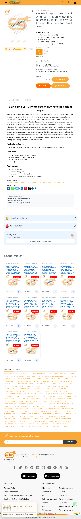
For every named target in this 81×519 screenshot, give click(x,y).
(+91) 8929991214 (32, 454)
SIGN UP (70, 442)
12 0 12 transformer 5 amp (62, 381)
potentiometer (30, 393)
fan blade (67, 421)
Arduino (31, 424)
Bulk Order (43, 86)
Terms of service (11, 492)
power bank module (65, 389)
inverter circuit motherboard (26, 406)
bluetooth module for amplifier (45, 409)
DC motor (39, 386)
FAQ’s (44, 506)
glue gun (14, 426)
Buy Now (61, 79)
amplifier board (17, 376)
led (59, 378)
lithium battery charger (45, 378)
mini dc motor (49, 396)
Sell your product (49, 499)
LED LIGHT (9, 396)
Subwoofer (58, 373)
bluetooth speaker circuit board (40, 401)
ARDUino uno (26, 426)
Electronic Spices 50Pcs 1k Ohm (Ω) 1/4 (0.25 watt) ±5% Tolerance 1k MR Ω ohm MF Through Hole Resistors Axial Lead (13, 269)
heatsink (49, 419)
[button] (62, 2)
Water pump (62, 401)
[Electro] (14, 2)
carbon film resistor (13, 182)
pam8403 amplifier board (59, 404)
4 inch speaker (26, 421)
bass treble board (13, 393)
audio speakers (25, 389)
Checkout (63, 495)
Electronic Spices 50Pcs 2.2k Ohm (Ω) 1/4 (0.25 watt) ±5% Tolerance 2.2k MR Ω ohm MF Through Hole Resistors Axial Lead (13, 338)
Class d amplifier (34, 376)
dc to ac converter (48, 416)
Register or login (66, 488)
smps (31, 416)
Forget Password (66, 506)
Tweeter (22, 404)
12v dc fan (52, 393)
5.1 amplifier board (66, 393)
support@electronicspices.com (41, 457)
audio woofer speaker (14, 401)
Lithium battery (38, 373)
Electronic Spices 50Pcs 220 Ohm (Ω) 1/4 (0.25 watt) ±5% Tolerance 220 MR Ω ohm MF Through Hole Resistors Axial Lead (31, 269)
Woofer (29, 386)
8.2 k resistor (34, 182)
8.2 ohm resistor (59, 182)
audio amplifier (11, 421)
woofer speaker (64, 396)
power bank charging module (56, 376)
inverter (28, 411)
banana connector (63, 419)
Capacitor (22, 416)
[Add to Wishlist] (25, 49)
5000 (45, 52)
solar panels (17, 386)
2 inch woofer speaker (31, 396)
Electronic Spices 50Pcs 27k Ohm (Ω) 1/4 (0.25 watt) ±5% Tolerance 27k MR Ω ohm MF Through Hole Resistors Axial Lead (13, 304)
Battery (67, 378)
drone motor (64, 416)
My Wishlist (63, 503)
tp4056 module (59, 424)
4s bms (64, 426)
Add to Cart (62, 86)
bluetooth (41, 404)
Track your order (66, 510)
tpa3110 (46, 426)
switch (42, 393)
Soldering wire (22, 409)
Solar (25, 399)
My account (47, 510)
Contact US (47, 492)
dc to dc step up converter (42, 399)
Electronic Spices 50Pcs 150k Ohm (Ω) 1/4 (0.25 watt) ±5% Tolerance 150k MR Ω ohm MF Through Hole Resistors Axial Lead (31, 304)
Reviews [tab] (27, 100)
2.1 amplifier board (23, 381)
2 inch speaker (24, 419)
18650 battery (44, 383)
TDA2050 (55, 426)
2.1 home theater (25, 378)
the (49, 373)
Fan (17, 396)
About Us (46, 488)
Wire (14, 389)
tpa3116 (58, 414)
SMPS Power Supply (64, 399)
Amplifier (9, 381)
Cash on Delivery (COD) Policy (16, 499)
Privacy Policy (10, 488)
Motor (56, 391)
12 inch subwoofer (41, 381)
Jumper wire (38, 419)
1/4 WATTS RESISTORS (42, 10)
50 (39, 52)
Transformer (10, 404)
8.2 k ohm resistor (46, 182)
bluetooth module (21, 373)
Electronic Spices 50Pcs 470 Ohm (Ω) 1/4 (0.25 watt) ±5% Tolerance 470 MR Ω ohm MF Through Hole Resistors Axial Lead (31, 338)
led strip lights (60, 383)
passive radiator (43, 424)
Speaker (7, 373)
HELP (44, 495)
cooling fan (58, 411)
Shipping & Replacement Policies (18, 495)
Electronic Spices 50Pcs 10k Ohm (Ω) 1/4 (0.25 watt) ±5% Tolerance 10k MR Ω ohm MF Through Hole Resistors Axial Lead (67, 269)
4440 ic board (40, 421)
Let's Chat (18, 49)
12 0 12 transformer (43, 411)
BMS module (67, 391)
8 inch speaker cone (13, 411)
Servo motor (54, 421)
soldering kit (67, 409)
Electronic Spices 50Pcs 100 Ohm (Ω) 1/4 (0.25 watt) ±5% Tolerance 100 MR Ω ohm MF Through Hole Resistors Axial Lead (49, 269)
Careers (45, 503)
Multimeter (9, 383)
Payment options (66, 499)
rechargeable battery (44, 389)
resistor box (25, 182)
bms (48, 386)
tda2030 (37, 426)
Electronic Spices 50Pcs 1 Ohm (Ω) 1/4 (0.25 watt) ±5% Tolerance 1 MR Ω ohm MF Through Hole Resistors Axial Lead (49, 304)
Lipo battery (46, 414)
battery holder (48, 406)
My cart (62, 492)
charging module (44, 391)
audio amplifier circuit (26, 383)
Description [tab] (14, 100)
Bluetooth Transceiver (14, 424)
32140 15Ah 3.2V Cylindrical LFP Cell (19, 391)
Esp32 (31, 404)
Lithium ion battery (30, 414)
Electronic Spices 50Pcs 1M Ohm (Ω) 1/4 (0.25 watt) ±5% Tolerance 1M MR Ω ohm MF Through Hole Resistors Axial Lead (67, 304)
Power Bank (10, 419)
